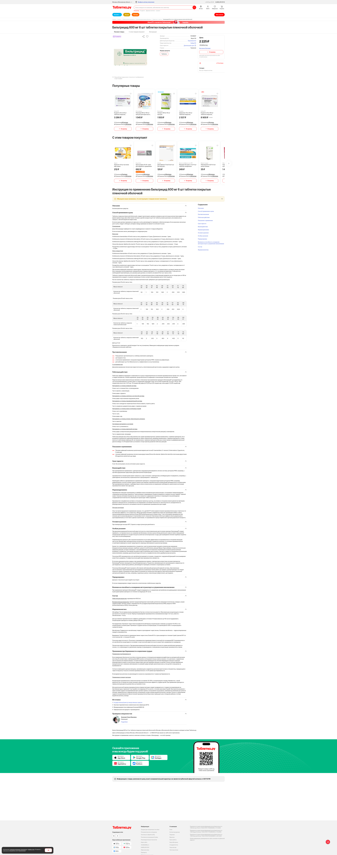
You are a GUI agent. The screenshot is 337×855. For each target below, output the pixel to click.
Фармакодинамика (203, 230)
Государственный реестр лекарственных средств (127, 702)
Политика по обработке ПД (148, 834)
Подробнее (124, 722)
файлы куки (31, 849)
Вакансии (172, 837)
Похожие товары (119, 32)
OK (48, 850)
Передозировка (202, 239)
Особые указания (203, 236)
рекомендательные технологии (18, 849)
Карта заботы (173, 840)
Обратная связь (145, 850)
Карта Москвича (174, 842)
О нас (171, 829)
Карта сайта (144, 842)
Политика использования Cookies (149, 837)
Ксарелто (142, 10)
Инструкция (153, 32)
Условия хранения (203, 233)
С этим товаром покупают (137, 32)
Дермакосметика (150, 10)
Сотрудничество (174, 845)
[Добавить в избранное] (131, 94)
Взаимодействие (203, 226)
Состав (200, 247)
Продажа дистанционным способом (150, 829)
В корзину (212, 52)
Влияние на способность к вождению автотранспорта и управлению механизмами (211, 242)
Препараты (144, 852)
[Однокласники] (117, 835)
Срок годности (202, 223)
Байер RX (193, 43)
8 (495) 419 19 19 (220, 2)
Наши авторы (173, 847)
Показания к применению (205, 220)
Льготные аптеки (174, 850)
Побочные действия (204, 217)
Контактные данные (175, 832)
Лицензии (172, 834)
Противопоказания (203, 214)
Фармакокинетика (203, 250)
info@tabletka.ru (145, 845)
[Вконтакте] (113, 835)
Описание (201, 208)
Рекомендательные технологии (149, 840)
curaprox (158, 10)
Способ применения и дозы (206, 211)
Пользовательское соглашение (149, 832)
